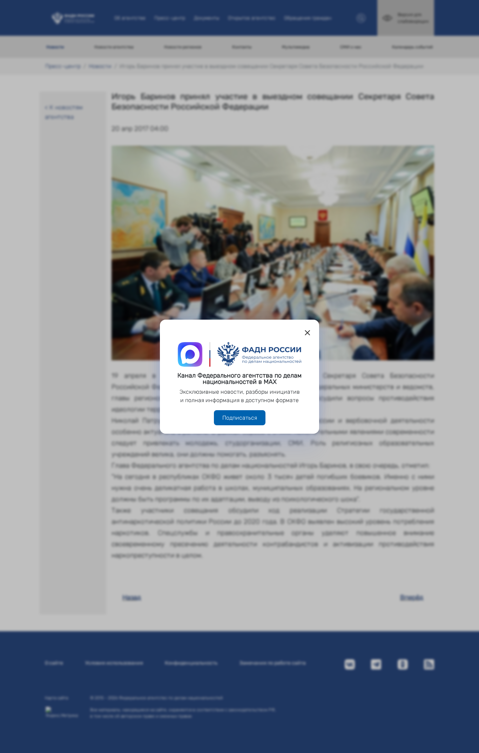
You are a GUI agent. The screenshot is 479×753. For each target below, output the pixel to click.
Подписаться (239, 417)
